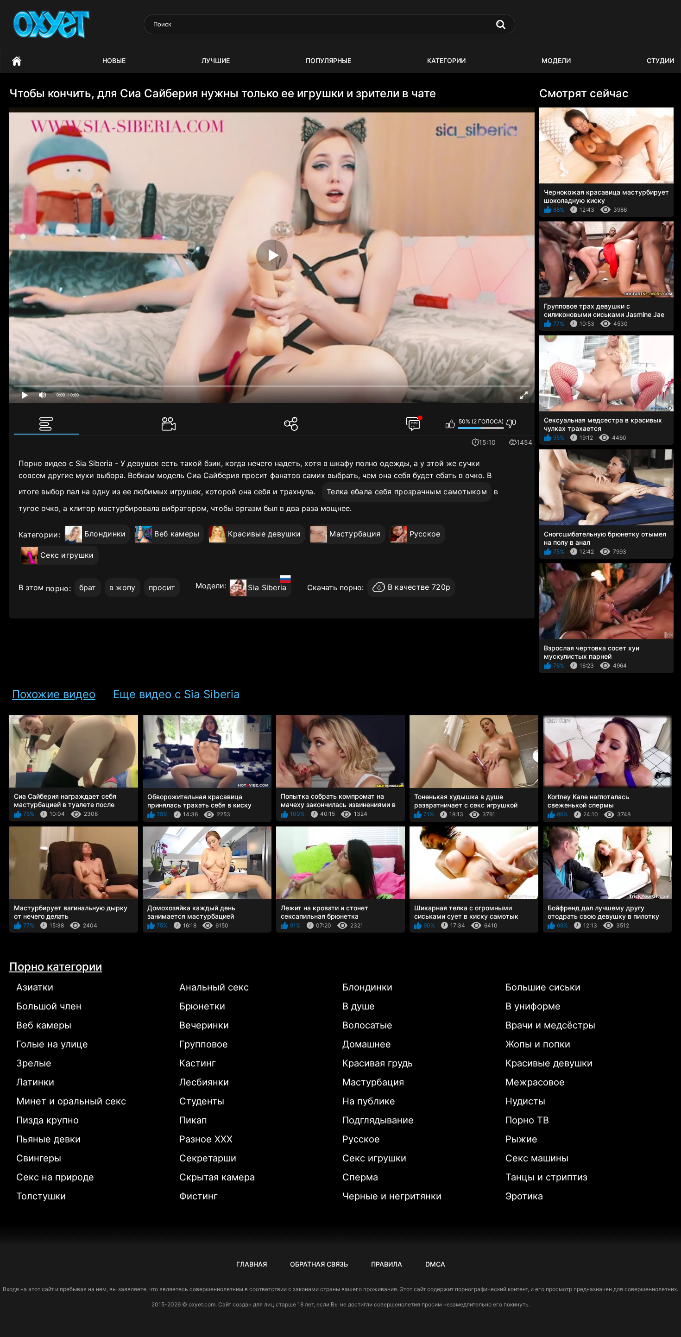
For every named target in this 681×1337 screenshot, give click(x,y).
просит (162, 587)
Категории (446, 60)
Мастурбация (354, 533)
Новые (114, 60)
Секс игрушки (67, 555)
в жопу (122, 587)
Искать (501, 24)
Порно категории (55, 966)
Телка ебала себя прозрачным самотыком (407, 491)
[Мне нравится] (450, 424)
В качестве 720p (419, 587)
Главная (16, 61)
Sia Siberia (267, 587)
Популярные (328, 60)
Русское (425, 533)
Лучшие (216, 60)
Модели (556, 60)
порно (57, 588)
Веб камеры (176, 533)
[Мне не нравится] (511, 424)
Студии (660, 60)
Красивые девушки (264, 533)
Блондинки (105, 533)
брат (87, 587)
